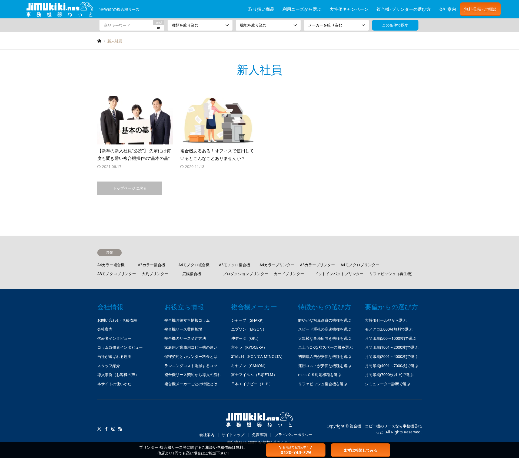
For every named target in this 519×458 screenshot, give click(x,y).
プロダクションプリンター (245, 273)
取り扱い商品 (261, 9)
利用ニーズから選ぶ (301, 9)
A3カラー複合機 (151, 264)
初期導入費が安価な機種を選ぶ (324, 356)
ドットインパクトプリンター (339, 273)
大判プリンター (155, 273)
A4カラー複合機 (111, 264)
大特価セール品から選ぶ (386, 320)
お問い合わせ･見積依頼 (117, 320)
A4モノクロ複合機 (193, 264)
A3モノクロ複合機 (234, 264)
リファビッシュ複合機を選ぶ (322, 383)
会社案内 (447, 9)
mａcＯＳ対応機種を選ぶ (319, 374)
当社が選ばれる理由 (114, 356)
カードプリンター (289, 273)
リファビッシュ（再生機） (392, 273)
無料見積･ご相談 (480, 9)
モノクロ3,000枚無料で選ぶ (388, 329)
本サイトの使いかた (114, 383)
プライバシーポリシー (293, 434)
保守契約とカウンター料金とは (190, 356)
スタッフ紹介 (108, 365)
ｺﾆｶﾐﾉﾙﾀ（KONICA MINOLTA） (258, 356)
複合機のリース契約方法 (185, 338)
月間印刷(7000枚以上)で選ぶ (389, 374)
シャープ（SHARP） (248, 320)
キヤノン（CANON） (249, 365)
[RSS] (120, 429)
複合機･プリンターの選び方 (404, 9)
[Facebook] (106, 429)
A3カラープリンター (317, 264)
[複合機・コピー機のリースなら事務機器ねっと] (259, 421)
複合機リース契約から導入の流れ (192, 374)
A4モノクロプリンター (360, 264)
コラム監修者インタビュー (120, 347)
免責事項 (259, 434)
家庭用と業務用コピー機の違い (190, 347)
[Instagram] (113, 429)
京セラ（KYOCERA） (249, 347)
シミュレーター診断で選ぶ (387, 383)
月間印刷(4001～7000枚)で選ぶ (391, 365)
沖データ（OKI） (246, 338)
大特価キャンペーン (349, 9)
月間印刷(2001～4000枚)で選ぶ (391, 356)
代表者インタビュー (114, 338)
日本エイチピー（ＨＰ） (252, 383)
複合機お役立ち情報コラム (187, 320)
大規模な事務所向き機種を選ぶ (324, 338)
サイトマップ (233, 434)
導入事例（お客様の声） (118, 374)
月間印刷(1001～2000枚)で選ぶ (391, 347)
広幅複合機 (191, 273)
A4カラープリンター (277, 264)
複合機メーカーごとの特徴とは (190, 383)
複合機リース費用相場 (183, 329)
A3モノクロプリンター (116, 273)
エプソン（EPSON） (248, 329)
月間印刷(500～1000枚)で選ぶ (390, 338)
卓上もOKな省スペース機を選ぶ (325, 347)
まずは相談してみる (361, 450)
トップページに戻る (130, 188)
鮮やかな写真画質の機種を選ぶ (324, 320)
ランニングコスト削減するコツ (190, 365)
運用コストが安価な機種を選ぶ (324, 365)
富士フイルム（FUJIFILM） (254, 374)
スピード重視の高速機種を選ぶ (324, 329)
